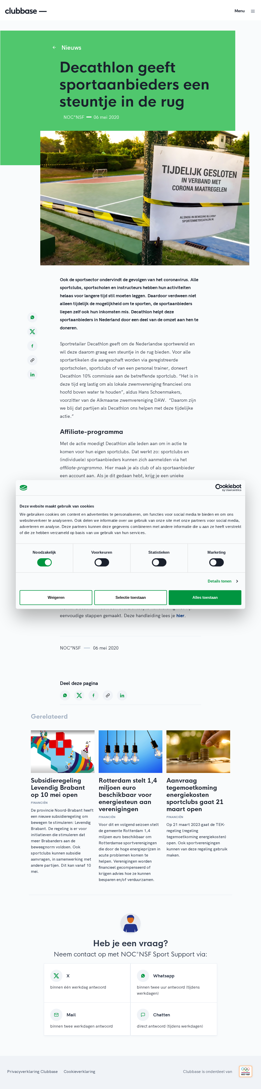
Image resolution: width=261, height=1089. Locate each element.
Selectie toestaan (130, 597)
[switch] (102, 562)
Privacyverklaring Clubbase (32, 1071)
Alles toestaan (205, 597)
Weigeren (56, 597)
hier (180, 615)
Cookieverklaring (79, 1071)
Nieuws (71, 47)
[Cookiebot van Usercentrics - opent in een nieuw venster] (219, 487)
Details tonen (219, 581)
